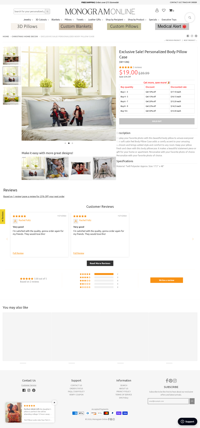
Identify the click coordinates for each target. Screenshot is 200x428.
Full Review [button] (18, 253)
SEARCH (123, 385)
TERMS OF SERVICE (123, 395)
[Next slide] (193, 239)
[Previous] (20, 96)
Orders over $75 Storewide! (100, 2)
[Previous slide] (7, 239)
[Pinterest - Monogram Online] (196, 36)
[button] (126, 67)
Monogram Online (100, 419)
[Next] (117, 96)
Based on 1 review (12, 196)
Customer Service (28, 385)
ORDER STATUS (76, 388)
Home (6, 36)
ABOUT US (123, 388)
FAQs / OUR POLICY (76, 391)
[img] (19, 216)
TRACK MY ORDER (189, 2)
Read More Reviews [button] (100, 263)
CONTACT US (175, 2)
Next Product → (190, 40)
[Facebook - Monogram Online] (188, 36)
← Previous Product (172, 40)
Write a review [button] (166, 280)
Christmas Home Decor (25, 36)
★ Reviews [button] (2, 216)
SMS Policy (123, 398)
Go (192, 401)
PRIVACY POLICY (124, 391)
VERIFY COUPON (76, 395)
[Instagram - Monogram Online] (192, 36)
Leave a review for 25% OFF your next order (43, 196)
